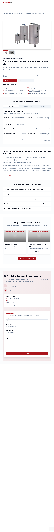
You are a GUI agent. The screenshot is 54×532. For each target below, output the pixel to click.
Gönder (27, 353)
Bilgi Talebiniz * (9, 336)
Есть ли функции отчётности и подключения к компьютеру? (20, 199)
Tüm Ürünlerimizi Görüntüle (26, 258)
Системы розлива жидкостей (16, 13)
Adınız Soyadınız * (9, 318)
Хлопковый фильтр (11, 244)
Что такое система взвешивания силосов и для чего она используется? (23, 189)
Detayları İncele (14, 251)
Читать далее (8, 175)
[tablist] (27, 106)
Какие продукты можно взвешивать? (14, 194)
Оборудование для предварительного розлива (35, 13)
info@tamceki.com (12, 290)
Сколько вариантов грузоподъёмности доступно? (17, 208)
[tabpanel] (27, 126)
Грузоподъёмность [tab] (28, 106)
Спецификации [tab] (11, 106)
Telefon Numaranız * (10, 330)
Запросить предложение (27, 80)
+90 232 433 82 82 (12, 286)
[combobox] (27, 338)
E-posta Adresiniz (9, 324)
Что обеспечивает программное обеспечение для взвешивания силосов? (24, 203)
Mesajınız (7, 341)
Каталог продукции (11, 80)
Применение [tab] (44, 106)
